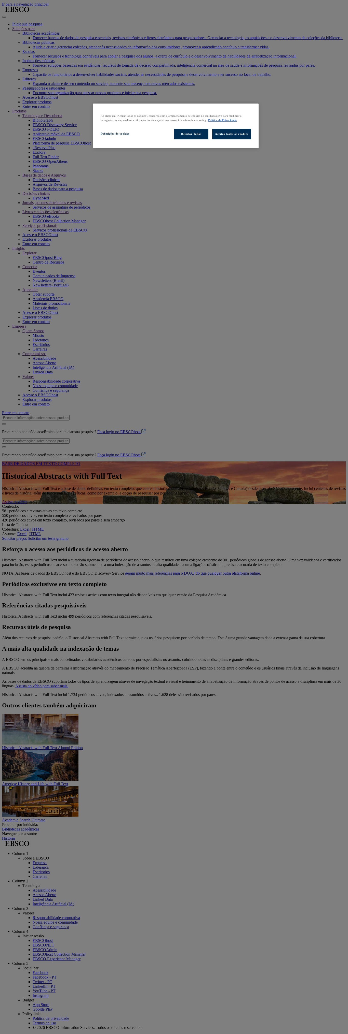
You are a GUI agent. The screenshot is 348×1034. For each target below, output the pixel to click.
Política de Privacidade (222, 120)
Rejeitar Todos (191, 133)
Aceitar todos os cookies (231, 133)
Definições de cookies (115, 133)
